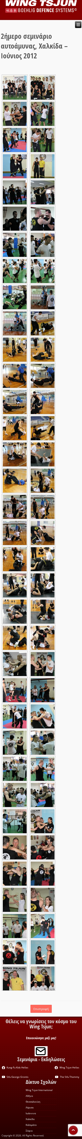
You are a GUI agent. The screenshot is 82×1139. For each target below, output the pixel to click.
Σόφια (29, 1130)
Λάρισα (29, 1107)
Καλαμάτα (31, 1125)
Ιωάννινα (31, 1113)
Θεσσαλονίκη (33, 1101)
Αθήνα (29, 1096)
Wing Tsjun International (39, 1090)
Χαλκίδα (30, 1119)
